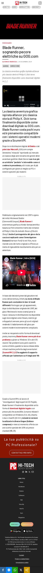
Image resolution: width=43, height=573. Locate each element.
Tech (21, 513)
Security (21, 504)
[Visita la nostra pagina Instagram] (23, 472)
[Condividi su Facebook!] (3, 570)
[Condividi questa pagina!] (27, 570)
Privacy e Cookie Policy (22, 559)
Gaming (6, 66)
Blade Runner (25, 221)
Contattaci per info (21, 452)
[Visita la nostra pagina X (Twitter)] (29, 472)
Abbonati (36, 7)
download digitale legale (20, 408)
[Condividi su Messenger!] (9, 570)
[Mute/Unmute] (8, 105)
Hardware (21, 486)
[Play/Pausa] (5, 105)
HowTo (21, 508)
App (21, 500)
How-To (6, 7)
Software (21, 495)
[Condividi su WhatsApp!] (15, 570)
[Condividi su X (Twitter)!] (21, 570)
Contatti (21, 555)
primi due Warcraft (10, 149)
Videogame (7, 43)
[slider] (12, 106)
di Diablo (31, 146)
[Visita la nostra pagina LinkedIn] (26, 472)
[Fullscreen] (38, 105)
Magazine (21, 517)
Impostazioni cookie (22, 562)
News (15, 7)
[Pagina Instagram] (40, 3)
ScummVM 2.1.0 (9, 352)
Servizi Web (14, 66)
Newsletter (24, 7)
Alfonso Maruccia (9, 62)
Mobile (21, 491)
